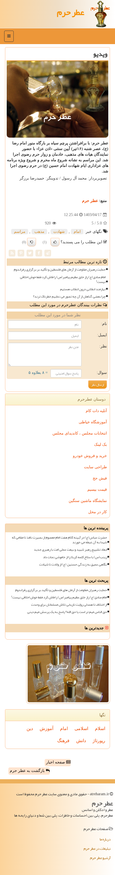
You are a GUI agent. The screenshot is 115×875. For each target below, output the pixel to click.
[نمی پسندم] (31, 242)
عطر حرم (70, 12)
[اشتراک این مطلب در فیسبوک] (39, 253)
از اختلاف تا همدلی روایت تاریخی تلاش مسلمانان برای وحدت (69, 604)
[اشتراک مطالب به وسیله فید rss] (12, 253)
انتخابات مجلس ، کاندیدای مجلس (79, 433)
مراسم (19, 231)
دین (30, 728)
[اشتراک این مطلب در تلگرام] (48, 253)
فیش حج (100, 478)
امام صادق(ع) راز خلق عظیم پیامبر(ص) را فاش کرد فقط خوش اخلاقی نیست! (63, 279)
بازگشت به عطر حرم (28, 771)
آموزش (46, 728)
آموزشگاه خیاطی (93, 422)
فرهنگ (63, 740)
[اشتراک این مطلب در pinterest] (21, 253)
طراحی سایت (95, 467)
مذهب (39, 231)
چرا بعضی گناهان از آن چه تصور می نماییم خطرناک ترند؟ (69, 296)
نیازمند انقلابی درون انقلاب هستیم (83, 289)
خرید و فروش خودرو (90, 456)
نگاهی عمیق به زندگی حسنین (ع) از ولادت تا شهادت (73, 564)
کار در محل (97, 512)
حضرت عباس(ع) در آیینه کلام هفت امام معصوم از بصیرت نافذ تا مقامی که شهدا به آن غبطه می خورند (59, 540)
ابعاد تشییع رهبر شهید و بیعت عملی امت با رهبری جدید (70, 549)
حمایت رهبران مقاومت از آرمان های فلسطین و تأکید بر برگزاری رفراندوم (60, 269)
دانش (81, 740)
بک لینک (100, 444)
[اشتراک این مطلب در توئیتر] (30, 253)
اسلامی (81, 728)
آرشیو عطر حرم (100, 858)
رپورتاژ (99, 740)
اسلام (100, 728)
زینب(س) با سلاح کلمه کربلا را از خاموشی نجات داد (75, 557)
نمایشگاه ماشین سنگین (88, 501)
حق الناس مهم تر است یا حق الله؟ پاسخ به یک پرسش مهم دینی (67, 612)
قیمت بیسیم (97, 489)
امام (77, 231)
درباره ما (105, 839)
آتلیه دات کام (96, 411)
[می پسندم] (55, 242)
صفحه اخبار (56, 762)
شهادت (59, 231)
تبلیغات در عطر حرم (97, 848)
